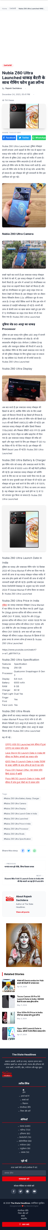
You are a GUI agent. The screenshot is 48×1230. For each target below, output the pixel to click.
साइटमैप (24, 1218)
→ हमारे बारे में (24, 1096)
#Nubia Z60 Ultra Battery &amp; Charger (21, 798)
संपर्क (23, 1216)
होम (24, 1092)
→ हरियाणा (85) (24, 1133)
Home (4, 9)
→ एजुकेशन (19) (24, 1148)
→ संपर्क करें (24, 1100)
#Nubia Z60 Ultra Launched (16, 819)
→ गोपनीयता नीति (24, 1107)
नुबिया (4, 605)
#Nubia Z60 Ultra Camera (15, 803)
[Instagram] (27, 1191)
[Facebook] (13, 1191)
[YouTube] (34, 1191)
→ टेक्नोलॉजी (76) (24, 1137)
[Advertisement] (24, 36)
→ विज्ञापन (24, 1103)
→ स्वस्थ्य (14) (24, 1152)
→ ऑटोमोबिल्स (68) (24, 1141)
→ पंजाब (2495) (24, 1126)
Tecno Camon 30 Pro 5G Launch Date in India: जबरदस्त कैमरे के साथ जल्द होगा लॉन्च (30, 999)
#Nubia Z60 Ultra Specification (17, 839)
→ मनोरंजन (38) (24, 1145)
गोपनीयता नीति (23, 1210)
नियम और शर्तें (23, 1213)
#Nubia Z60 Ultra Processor (16, 829)
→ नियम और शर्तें (24, 1111)
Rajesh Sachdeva (13, 88)
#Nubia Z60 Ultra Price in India (17, 824)
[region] (24, 945)
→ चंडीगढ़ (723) (24, 1130)
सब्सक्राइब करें (24, 1179)
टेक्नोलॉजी (13, 9)
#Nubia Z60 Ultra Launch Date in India (20, 813)
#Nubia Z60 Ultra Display (15, 808)
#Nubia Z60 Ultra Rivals (14, 834)
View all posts (22, 912)
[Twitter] (20, 1191)
